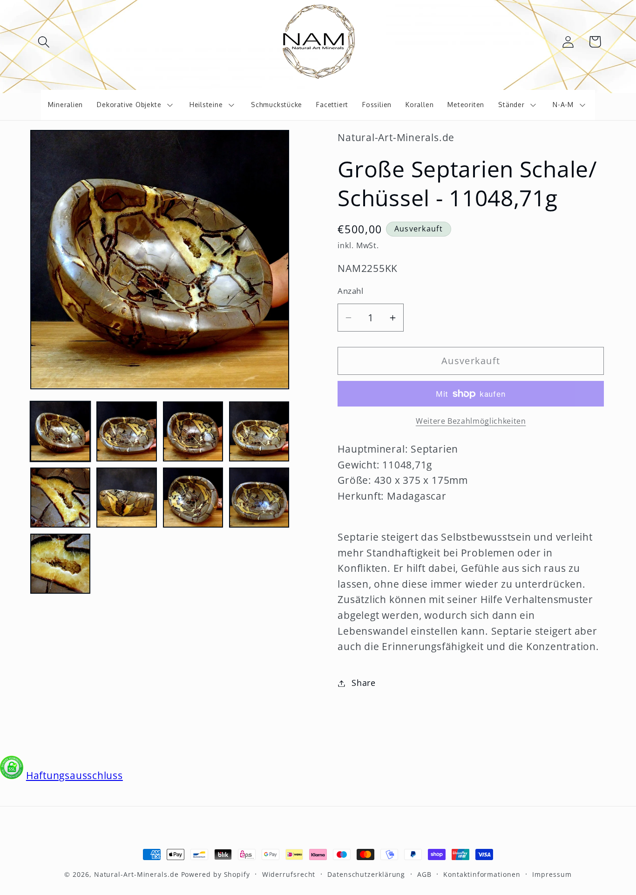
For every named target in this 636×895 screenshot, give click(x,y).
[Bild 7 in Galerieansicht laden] (193, 498)
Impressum (551, 874)
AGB (424, 874)
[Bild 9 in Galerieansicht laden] (60, 564)
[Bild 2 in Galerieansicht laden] (126, 431)
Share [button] (364, 683)
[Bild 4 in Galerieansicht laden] (259, 431)
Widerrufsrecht (289, 874)
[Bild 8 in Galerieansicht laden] (259, 498)
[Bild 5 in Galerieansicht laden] (60, 498)
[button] (43, 41)
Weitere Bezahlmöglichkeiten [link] (471, 422)
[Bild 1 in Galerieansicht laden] (60, 431)
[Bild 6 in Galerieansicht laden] (126, 498)
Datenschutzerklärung (366, 874)
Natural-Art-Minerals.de (136, 874)
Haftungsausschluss (74, 775)
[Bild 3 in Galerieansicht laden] (193, 431)
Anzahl (350, 290)
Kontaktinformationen (481, 874)
